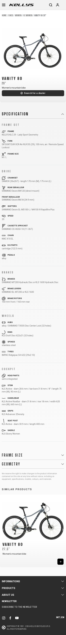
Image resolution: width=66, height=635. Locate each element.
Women (18, 15)
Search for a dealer (34, 93)
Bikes (10, 15)
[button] (3, 529)
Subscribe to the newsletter (19, 607)
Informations (11, 581)
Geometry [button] (11, 464)
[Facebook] (10, 618)
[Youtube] (17, 618)
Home (4, 15)
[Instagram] (4, 618)
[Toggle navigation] (4, 5)
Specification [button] (15, 114)
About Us (8, 594)
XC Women (27, 15)
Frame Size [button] (12, 455)
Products (8, 588)
